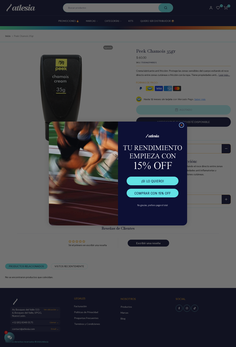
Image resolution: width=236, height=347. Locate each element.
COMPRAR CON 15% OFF (152, 193)
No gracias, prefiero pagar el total (152, 205)
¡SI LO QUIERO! (152, 181)
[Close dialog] (181, 125)
